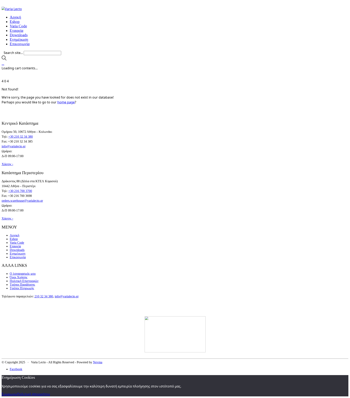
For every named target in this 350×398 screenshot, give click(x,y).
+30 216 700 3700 (20, 191)
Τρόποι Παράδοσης (22, 284)
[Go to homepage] (12, 9)
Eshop (14, 239)
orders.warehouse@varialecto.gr (22, 200)
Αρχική (14, 235)
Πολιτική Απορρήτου (33, 394)
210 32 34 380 (43, 296)
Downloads (17, 250)
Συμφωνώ (9, 394)
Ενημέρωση (17, 253)
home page (66, 102)
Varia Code (17, 242)
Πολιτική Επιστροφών (24, 281)
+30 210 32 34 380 (20, 136)
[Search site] (4, 59)
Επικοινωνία (18, 257)
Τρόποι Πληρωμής (22, 288)
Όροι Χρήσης (18, 277)
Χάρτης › (7, 164)
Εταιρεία (15, 246)
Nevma (97, 362)
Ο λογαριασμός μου (23, 273)
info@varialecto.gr (14, 146)
